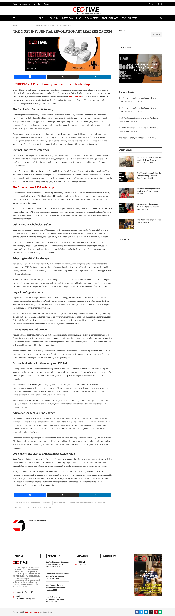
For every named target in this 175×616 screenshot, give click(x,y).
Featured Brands (110, 18)
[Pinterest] (161, 4)
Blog (78, 18)
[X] (63, 77)
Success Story (91, 18)
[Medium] (160, 612)
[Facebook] (149, 4)
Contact (46, 4)
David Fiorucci (75, 97)
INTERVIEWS (67, 18)
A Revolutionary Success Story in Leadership (32, 503)
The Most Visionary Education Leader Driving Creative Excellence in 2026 (149, 160)
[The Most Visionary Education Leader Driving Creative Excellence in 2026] (126, 161)
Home (40, 18)
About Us (37, 4)
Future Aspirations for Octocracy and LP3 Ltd (87, 503)
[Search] (161, 18)
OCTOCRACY (18, 507)
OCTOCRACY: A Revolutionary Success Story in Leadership (51, 84)
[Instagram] (158, 4)
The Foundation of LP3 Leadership (33, 187)
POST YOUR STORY (129, 18)
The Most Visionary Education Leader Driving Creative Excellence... (141, 67)
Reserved (51, 612)
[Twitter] (152, 4)
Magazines (53, 18)
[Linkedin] (155, 4)
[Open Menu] (14, 18)
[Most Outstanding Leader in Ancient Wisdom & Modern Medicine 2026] (126, 193)
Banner (25, 25)
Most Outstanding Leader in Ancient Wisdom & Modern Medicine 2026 (148, 191)
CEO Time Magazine (37, 520)
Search (122, 30)
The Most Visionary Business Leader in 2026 (137, 138)
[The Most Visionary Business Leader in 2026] (126, 224)
